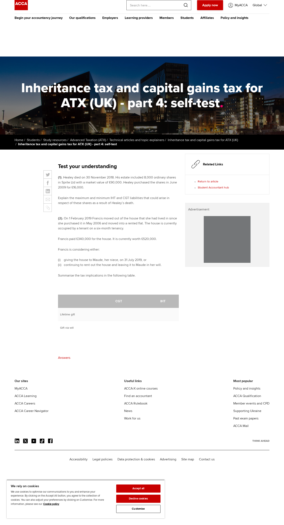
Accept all (138, 488)
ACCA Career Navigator (31, 411)
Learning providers (139, 18)
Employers (110, 18)
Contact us (207, 459)
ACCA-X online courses (141, 388)
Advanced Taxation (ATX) (88, 140)
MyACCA (21, 388)
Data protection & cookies (136, 459)
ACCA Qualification (247, 396)
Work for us (132, 418)
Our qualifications (82, 18)
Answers (64, 358)
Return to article (208, 181)
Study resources (55, 140)
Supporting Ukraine (247, 411)
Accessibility (78, 459)
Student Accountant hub (213, 187)
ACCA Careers (25, 403)
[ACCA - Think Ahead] (21, 9)
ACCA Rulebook (135, 403)
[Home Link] (260, 441)
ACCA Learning (26, 396)
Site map (187, 459)
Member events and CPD (251, 403)
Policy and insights (234, 18)
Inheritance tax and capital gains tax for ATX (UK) (203, 140)
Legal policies (102, 459)
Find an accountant (138, 396)
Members (166, 18)
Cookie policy (51, 504)
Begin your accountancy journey (39, 18)
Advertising (168, 459)
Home (19, 140)
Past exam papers (245, 418)
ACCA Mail (241, 426)
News (128, 411)
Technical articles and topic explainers (136, 140)
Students (187, 18)
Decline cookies (138, 498)
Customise (138, 508)
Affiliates (207, 18)
